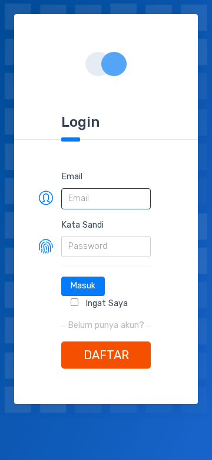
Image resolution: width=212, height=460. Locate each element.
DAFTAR (106, 355)
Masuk (82, 286)
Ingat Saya (105, 303)
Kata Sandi (82, 225)
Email (71, 177)
